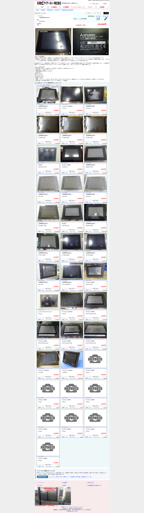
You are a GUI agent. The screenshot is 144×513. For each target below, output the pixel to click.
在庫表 (104, 3)
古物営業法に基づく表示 (72, 511)
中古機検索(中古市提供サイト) (94, 485)
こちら (56, 505)
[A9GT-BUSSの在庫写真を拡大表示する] (53, 41)
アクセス (40, 485)
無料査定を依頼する (42, 476)
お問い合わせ (90, 482)
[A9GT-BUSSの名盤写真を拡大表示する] (91, 41)
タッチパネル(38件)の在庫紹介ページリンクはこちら (48, 85)
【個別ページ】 (41, 113)
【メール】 (98, 16)
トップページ (41, 482)
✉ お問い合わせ (95, 3)
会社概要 (65, 482)
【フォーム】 (106, 16)
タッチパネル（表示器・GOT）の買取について (59, 476)
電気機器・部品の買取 (75, 476)
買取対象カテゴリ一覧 (86, 476)
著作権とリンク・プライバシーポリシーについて (72, 507)
